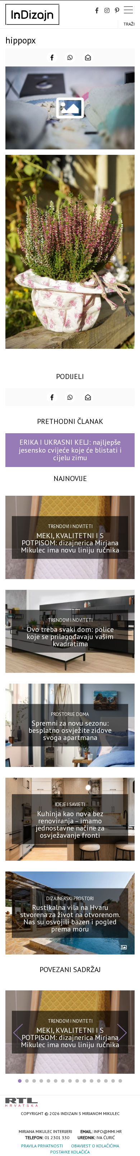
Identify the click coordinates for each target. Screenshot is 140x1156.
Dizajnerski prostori (70, 898)
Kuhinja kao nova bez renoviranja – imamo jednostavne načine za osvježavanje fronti (70, 824)
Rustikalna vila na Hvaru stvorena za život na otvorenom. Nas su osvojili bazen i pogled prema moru (70, 918)
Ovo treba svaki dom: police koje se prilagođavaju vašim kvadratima (70, 636)
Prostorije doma (70, 714)
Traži (129, 24)
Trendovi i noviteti (70, 526)
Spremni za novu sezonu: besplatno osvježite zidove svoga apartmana (70, 730)
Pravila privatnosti (42, 1145)
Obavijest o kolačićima (95, 1145)
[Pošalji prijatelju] (88, 57)
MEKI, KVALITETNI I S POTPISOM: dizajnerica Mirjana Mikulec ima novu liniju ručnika (70, 542)
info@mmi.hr (108, 1131)
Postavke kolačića (70, 1152)
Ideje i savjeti (70, 804)
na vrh (127, 1099)
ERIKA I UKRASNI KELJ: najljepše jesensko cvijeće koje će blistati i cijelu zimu (70, 450)
